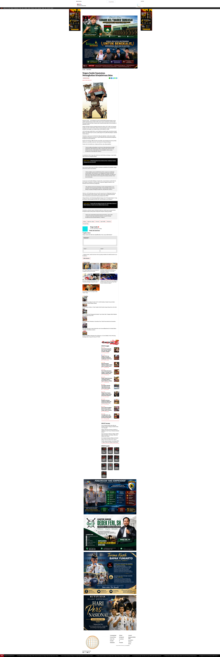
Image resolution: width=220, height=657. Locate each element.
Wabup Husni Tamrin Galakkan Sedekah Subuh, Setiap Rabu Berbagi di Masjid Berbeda (106, 394)
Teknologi (32, 8)
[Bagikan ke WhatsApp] (115, 78)
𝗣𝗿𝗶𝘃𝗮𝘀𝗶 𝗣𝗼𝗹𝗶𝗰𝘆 (113, 637)
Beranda (5, 8)
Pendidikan (25, 8)
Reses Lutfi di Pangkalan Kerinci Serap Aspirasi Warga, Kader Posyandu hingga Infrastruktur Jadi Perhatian (106, 409)
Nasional (12, 8)
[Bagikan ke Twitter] (113, 78)
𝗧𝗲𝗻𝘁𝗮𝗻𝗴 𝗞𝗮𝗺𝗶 (113, 635)
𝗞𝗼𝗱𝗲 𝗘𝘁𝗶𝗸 (112, 639)
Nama (85, 248)
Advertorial (48, 8)
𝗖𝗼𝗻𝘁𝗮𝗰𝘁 (130, 635)
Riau (7, 8)
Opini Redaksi (88, 69)
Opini (45, 8)
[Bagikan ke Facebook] (111, 78)
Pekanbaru (109, 221)
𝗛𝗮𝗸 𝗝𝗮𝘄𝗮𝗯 (112, 642)
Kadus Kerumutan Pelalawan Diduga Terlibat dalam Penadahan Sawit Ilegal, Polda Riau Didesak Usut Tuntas (106, 365)
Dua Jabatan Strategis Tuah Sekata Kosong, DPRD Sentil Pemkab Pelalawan (105, 387)
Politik (20, 8)
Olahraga (43, 8)
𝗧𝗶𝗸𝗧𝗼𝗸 (120, 635)
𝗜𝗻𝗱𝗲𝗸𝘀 (129, 641)
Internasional (39, 8)
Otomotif (35, 8)
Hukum (23, 8)
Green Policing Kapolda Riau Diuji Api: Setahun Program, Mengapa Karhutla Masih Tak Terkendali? (106, 350)
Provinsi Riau (85, 223)
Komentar (86, 237)
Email (102, 248)
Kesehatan (29, 8)
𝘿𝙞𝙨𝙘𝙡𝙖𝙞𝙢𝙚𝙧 (130, 640)
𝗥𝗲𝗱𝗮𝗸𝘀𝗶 (112, 640)
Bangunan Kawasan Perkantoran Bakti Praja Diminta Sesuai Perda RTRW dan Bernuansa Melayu (106, 401)
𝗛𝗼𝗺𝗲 (129, 643)
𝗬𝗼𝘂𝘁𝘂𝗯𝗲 (121, 642)
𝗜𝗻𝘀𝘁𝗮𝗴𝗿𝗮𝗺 (121, 637)
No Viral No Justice (16, 8)
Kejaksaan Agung (90, 221)
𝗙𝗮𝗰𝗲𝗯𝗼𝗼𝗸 (121, 639)
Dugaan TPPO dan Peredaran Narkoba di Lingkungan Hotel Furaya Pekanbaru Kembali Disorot (106, 357)
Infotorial (52, 8)
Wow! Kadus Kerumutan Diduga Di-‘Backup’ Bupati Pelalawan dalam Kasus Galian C (106, 372)
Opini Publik (102, 221)
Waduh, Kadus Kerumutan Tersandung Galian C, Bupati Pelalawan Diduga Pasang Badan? (106, 379)
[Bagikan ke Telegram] (116, 78)
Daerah (9, 8)
